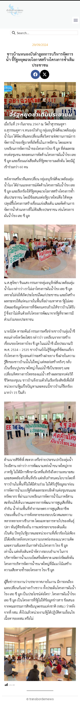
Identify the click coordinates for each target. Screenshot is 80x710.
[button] (75, 20)
